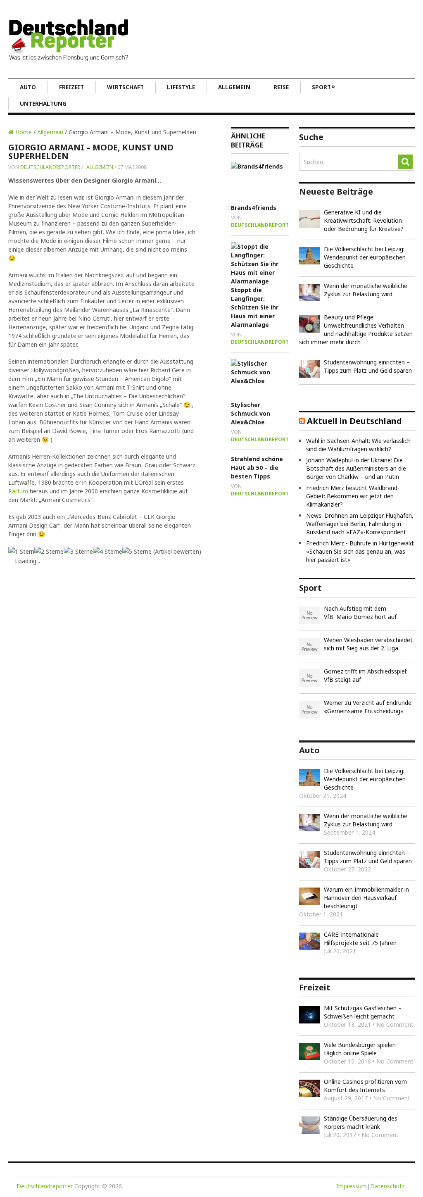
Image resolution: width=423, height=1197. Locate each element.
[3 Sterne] (78, 551)
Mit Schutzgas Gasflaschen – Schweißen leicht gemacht (363, 1012)
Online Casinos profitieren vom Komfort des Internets (365, 1086)
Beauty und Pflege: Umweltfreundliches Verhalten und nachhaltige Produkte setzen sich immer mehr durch (356, 329)
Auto (28, 87)
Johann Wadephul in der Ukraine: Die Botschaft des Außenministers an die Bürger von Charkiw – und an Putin (356, 468)
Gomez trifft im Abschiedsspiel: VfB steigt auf (365, 675)
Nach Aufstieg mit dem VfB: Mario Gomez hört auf (360, 612)
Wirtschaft (125, 87)
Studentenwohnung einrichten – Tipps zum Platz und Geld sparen (368, 366)
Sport (323, 87)
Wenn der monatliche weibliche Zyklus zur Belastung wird (365, 290)
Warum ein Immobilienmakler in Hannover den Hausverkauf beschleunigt (366, 897)
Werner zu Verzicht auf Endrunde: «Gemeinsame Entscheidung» (368, 707)
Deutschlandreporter (50, 167)
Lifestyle (181, 87)
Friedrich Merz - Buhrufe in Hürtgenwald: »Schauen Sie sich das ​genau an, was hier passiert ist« (360, 551)
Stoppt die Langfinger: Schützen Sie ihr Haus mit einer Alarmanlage (254, 307)
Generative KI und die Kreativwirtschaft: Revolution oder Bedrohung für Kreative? (364, 220)
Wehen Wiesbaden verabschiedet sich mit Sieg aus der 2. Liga (368, 644)
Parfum (18, 491)
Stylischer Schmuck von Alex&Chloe (250, 413)
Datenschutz (387, 1186)
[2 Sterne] (49, 551)
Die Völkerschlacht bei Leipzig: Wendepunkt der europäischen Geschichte (365, 257)
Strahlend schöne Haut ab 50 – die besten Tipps (257, 467)
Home (23, 132)
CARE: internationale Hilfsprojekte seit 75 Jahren (360, 938)
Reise (281, 87)
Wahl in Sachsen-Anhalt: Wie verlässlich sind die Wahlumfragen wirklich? (358, 445)
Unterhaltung (43, 103)
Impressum (351, 1186)
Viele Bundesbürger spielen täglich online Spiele (360, 1049)
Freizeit (71, 87)
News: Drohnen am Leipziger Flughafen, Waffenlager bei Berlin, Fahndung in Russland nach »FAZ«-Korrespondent (359, 524)
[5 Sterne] (137, 551)
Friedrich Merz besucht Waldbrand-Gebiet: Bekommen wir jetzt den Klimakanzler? (352, 496)
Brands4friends (253, 208)
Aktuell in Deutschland (354, 420)
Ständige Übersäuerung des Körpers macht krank (360, 1122)
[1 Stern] (21, 551)
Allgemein (234, 87)
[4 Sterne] (107, 551)
